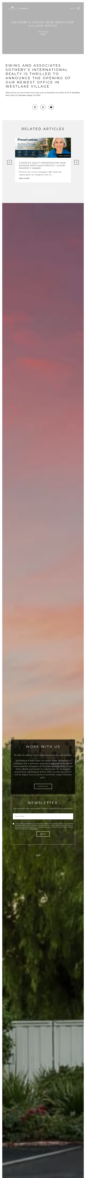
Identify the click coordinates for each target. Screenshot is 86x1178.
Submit (43, 834)
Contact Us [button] (43, 786)
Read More (24, 178)
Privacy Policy (33, 829)
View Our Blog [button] (43, 193)
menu (72, 8)
